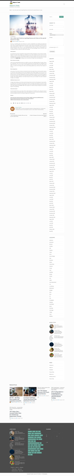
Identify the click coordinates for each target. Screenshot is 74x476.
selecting (41, 448)
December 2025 (52, 75)
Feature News (51, 264)
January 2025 (51, 95)
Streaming (51, 308)
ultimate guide (39, 452)
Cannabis (51, 246)
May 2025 (51, 87)
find (37, 439)
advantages (30, 431)
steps (29, 450)
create (29, 435)
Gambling (51, 272)
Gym (50, 278)
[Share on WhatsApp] (20, 103)
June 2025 (51, 85)
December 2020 (52, 187)
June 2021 (51, 175)
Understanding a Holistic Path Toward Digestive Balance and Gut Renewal (58, 355)
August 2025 (51, 81)
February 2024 (51, 117)
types (35, 452)
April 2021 (51, 179)
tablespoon (32, 450)
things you (29, 452)
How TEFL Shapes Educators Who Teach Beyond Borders (43, 392)
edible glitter (39, 437)
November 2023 (52, 123)
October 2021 (51, 167)
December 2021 (52, 163)
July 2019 (51, 221)
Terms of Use (51, 378)
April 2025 (51, 89)
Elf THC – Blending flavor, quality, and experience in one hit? (15, 399)
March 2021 (51, 181)
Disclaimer (51, 369)
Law (50, 284)
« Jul (47, 442)
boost (39, 431)
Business (50, 244)
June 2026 (51, 65)
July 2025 (51, 83)
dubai (35, 437)
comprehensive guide (38, 433)
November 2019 (52, 213)
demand (32, 435)
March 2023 (51, 139)
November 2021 (52, 165)
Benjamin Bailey (15, 41)
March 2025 (51, 91)
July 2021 (51, 173)
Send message (52, 51)
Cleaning (50, 250)
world (31, 454)
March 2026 (51, 69)
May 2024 (51, 111)
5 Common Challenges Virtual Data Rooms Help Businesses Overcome (58, 332)
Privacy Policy (51, 372)
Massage (50, 290)
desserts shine (37, 435)
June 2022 (51, 151)
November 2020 (52, 189)
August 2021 (51, 171)
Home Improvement (52, 282)
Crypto (50, 252)
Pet (50, 296)
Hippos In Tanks (14, 5)
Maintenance (51, 288)
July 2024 (51, 107)
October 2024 (51, 101)
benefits (34, 431)
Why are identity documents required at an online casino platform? (22, 98)
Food (50, 270)
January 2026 (51, 73)
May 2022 (51, 153)
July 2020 (51, 197)
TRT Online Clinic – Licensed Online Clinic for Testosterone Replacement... (58, 350)
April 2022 (51, 155)
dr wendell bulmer (30, 437)
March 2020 (51, 205)
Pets (50, 298)
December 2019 (52, 211)
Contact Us (51, 365)
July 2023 (51, 131)
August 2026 (51, 61)
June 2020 (51, 199)
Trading (50, 312)
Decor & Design (52, 256)
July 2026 (51, 63)
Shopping (51, 302)
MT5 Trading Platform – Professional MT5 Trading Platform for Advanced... (58, 345)
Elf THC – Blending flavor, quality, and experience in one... (58, 327)
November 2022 (52, 141)
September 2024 (52, 103)
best (36, 431)
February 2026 (51, 71)
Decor (50, 254)
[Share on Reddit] (24, 103)
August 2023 (51, 129)
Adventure (51, 240)
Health (50, 280)
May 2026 (51, 67)
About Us (51, 367)
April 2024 (51, 113)
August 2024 (51, 105)
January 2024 (51, 119)
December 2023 (52, 121)
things (39, 450)
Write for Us (51, 374)
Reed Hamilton (28, 402)
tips (32, 452)
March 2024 (51, 115)
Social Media (51, 304)
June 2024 (51, 109)
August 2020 (51, 195)
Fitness (50, 268)
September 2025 (52, 79)
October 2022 (51, 143)
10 (46, 436)
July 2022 (51, 149)
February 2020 (52, 207)
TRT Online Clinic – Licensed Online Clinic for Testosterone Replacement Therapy (15, 414)
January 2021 (51, 185)
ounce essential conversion (32, 448)
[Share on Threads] (28, 103)
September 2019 (52, 217)
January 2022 (51, 161)
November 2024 (52, 99)
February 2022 (51, 159)
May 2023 (51, 135)
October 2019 (51, 215)
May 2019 (51, 225)
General (50, 276)
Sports (50, 306)
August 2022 (51, 147)
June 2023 (51, 133)
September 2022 (52, 145)
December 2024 (52, 97)
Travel (50, 314)
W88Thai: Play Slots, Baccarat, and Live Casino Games (19, 99)
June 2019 (51, 223)
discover (41, 435)
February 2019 (51, 229)
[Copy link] (30, 103)
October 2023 (51, 125)
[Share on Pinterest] (22, 103)
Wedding (50, 316)
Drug (50, 258)
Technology (51, 310)
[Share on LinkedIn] (18, 103)
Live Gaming (51, 286)
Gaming (50, 274)
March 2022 (51, 157)
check (33, 433)
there (36, 450)
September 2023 (52, 127)
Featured (51, 266)
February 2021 (51, 183)
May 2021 (51, 177)
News (50, 294)
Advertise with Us (52, 376)
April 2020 (51, 203)
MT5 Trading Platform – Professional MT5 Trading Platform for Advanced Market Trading (57, 395)
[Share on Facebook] (14, 103)
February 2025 (51, 93)
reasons (38, 448)
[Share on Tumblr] (26, 103)
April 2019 (51, 227)
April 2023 (51, 137)
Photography (51, 300)
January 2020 (51, 209)
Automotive (51, 242)
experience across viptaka (32, 439)
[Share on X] (16, 103)
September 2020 (52, 193)
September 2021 (52, 169)
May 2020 (51, 201)
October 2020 (51, 191)
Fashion (50, 262)
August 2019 (51, 219)
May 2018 (51, 231)
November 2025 (52, 77)
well (28, 454)
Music (50, 292)
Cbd (50, 248)
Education (51, 260)
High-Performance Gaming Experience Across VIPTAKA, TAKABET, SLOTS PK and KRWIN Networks (26, 97)
